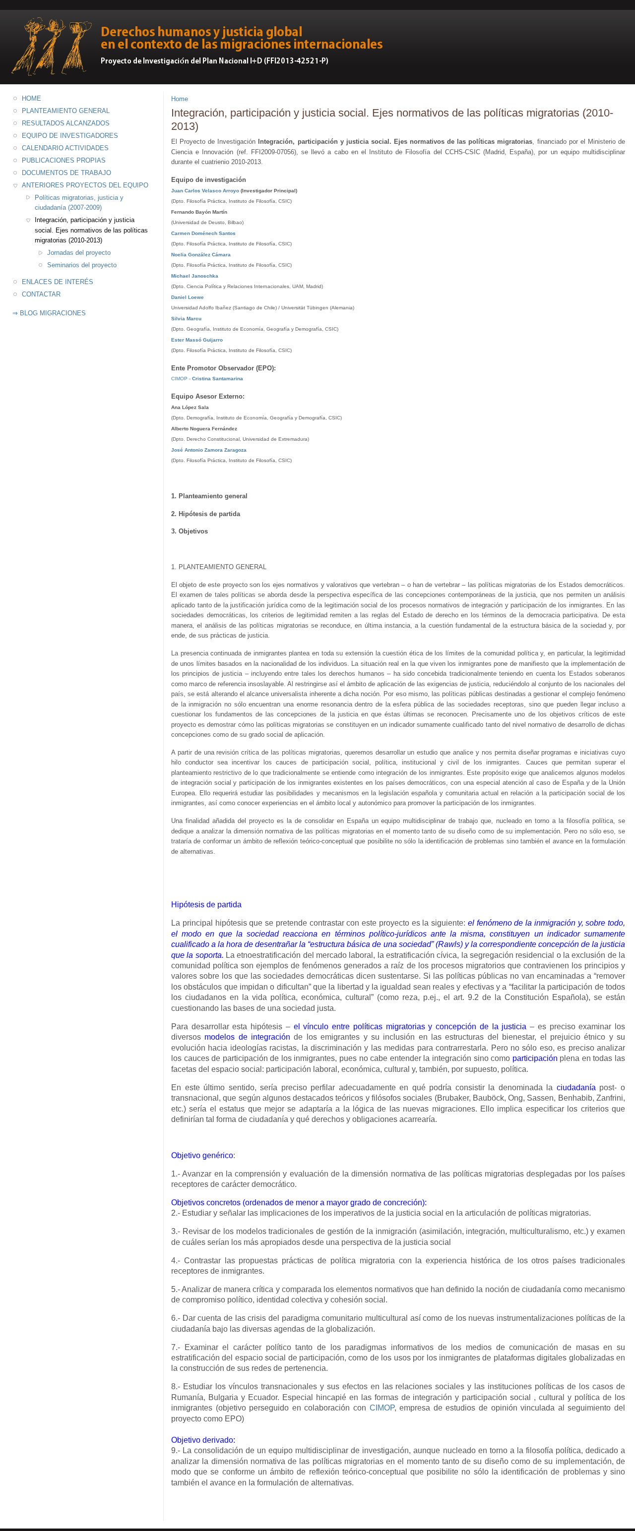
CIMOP (382, 1408)
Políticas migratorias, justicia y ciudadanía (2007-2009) (79, 202)
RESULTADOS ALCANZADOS (66, 123)
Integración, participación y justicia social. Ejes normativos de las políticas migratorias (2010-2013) (91, 230)
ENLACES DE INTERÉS (57, 282)
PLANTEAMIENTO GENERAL (66, 111)
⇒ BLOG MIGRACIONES (49, 313)
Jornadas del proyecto (79, 252)
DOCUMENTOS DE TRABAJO (66, 173)
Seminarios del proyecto (82, 265)
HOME (31, 98)
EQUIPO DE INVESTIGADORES (70, 135)
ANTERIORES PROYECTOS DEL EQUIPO (85, 185)
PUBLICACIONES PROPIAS (64, 160)
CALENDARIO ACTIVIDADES (65, 148)
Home (179, 99)
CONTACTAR (41, 294)
